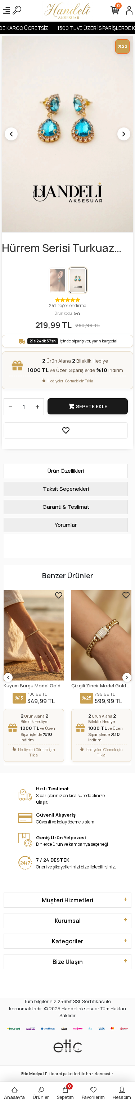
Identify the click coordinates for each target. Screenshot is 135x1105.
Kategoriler (67, 941)
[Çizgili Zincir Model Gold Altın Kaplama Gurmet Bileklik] (34, 635)
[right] (127, 677)
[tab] (66, 471)
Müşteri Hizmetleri (67, 900)
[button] (11, 133)
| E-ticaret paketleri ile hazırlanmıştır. (67, 1073)
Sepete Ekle (91, 406)
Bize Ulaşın (68, 962)
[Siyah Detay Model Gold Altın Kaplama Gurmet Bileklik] (101, 635)
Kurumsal (68, 921)
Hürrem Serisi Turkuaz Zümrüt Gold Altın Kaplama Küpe (58, 248)
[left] (8, 677)
